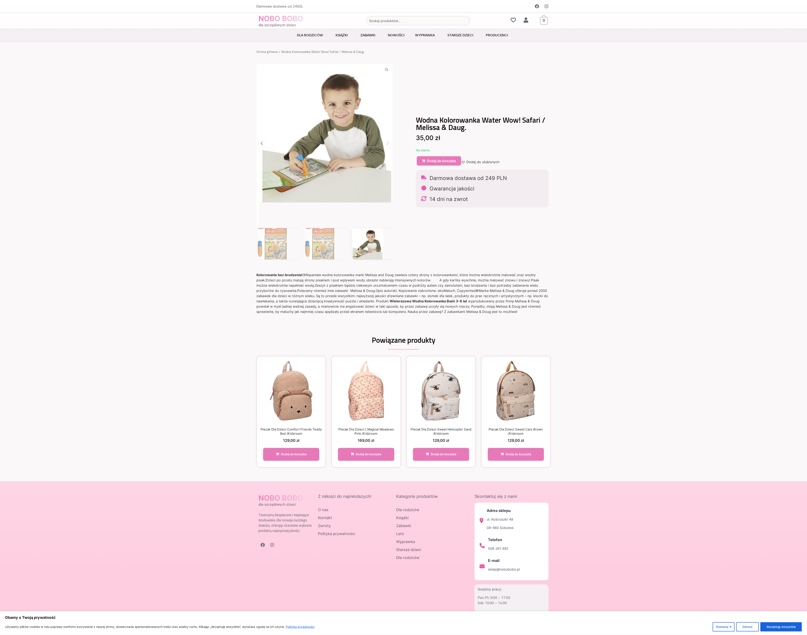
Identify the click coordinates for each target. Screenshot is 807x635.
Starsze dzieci (460, 35)
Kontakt (325, 518)
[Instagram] (546, 6)
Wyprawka (425, 35)
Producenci (497, 35)
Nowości (396, 35)
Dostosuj (722, 626)
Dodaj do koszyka (441, 161)
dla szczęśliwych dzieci (277, 25)
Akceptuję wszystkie (781, 626)
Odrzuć (747, 626)
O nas (323, 510)
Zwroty (324, 525)
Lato (400, 533)
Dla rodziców (310, 35)
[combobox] (418, 20)
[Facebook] (537, 6)
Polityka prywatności (300, 626)
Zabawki (367, 35)
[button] (261, 143)
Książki (342, 35)
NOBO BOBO (280, 18)
